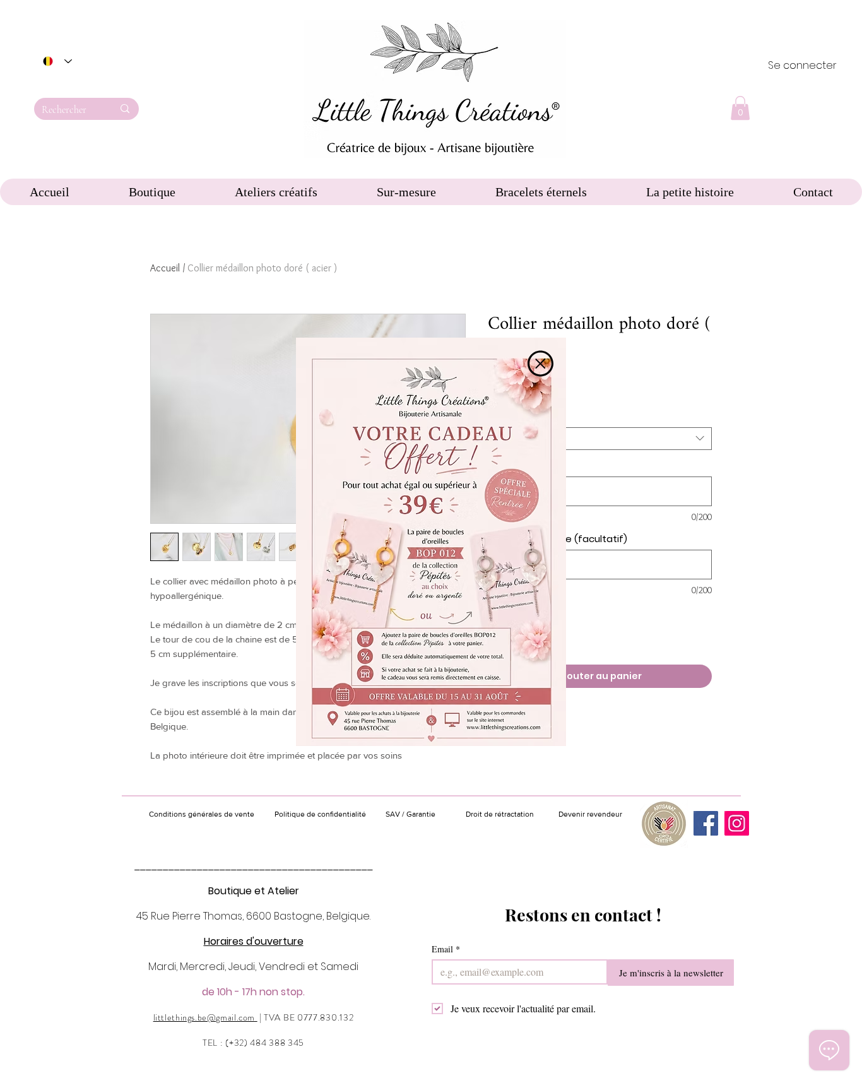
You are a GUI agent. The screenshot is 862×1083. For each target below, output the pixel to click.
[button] (540, 363)
